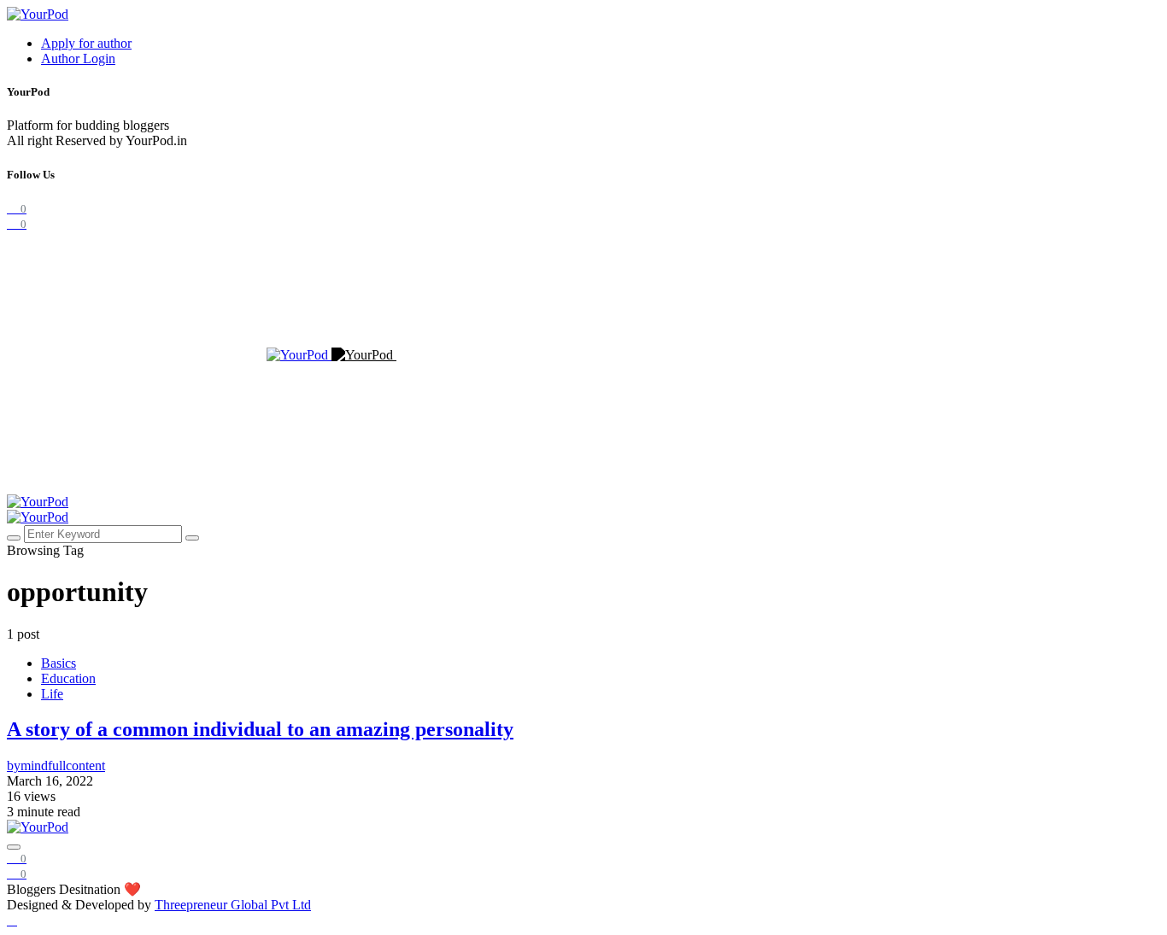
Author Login (78, 58)
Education (68, 678)
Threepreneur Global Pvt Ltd (233, 904)
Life (52, 694)
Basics (58, 663)
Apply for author (86, 43)
